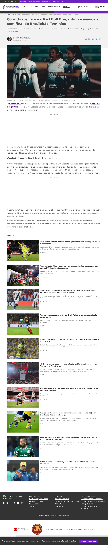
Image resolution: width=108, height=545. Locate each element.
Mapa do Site (23, 1)
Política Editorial (46, 1)
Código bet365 (87, 504)
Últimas (34, 6)
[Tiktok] (11, 504)
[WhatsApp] (22, 503)
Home (9, 14)
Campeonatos (54, 6)
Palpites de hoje (100, 7)
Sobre (62, 1)
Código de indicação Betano (93, 501)
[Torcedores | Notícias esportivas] (11, 7)
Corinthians (15, 104)
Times (43, 6)
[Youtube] (12, 2)
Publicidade (56, 1)
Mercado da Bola (83, 7)
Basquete (59, 506)
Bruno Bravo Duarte (22, 37)
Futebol (16, 14)
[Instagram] (8, 2)
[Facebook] (3, 2)
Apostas (24, 6)
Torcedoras (59, 504)
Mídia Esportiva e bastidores (67, 501)
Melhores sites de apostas (92, 499)
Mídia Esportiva (67, 7)
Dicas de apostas (88, 496)
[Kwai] (15, 2)
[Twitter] (5, 2)
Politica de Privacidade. (69, 541)
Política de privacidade (34, 1)
